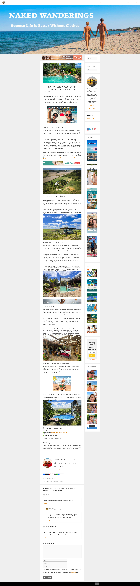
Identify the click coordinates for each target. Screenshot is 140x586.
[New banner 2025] (92, 184)
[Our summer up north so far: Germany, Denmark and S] (92, 386)
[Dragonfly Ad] (92, 312)
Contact (135, 2)
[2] (62, 391)
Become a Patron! (58, 469)
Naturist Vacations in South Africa (50, 478)
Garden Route (67, 320)
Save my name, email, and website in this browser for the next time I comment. (62, 569)
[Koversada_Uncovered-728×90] (62, 303)
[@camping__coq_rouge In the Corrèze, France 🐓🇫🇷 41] (92, 408)
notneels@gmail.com (52, 433)
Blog (100, 2)
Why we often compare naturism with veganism (53, 481)
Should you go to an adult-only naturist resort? (53, 479)
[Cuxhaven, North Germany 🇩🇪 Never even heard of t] (92, 375)
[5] (92, 333)
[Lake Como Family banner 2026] (92, 291)
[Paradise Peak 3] (92, 301)
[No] (138, 583)
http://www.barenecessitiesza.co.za (59, 432)
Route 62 (50, 322)
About (104, 2)
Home (97, 2)
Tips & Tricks (120, 2)
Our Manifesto (92, 108)
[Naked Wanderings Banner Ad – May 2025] (92, 208)
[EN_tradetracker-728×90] (62, 165)
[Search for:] (92, 58)
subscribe (73, 572)
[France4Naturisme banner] (62, 59)
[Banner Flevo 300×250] (92, 322)
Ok (97, 583)
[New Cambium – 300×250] (92, 276)
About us (92, 105)
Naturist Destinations (112, 2)
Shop (131, 2)
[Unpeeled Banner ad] (92, 256)
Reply (45, 503)
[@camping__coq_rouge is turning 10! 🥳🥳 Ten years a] (92, 419)
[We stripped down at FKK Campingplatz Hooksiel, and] (92, 397)
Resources (127, 2)
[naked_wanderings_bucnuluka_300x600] (92, 160)
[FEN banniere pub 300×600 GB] (92, 232)
